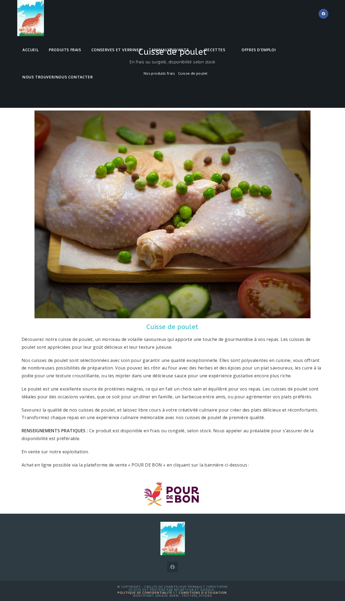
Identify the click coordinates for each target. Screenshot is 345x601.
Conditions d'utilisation (203, 592)
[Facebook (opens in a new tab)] (323, 14)
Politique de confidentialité (145, 592)
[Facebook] (172, 566)
